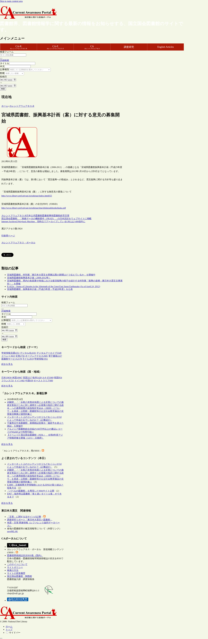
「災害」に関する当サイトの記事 (24, 516)
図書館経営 (59, 215)
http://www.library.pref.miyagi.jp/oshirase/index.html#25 (26, 196)
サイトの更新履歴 (16, 573)
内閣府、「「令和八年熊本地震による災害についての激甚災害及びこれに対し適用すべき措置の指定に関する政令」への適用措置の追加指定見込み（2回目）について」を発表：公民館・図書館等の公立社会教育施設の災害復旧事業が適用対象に (35, 408)
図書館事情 (47, 215)
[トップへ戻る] (1, 638)
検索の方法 (12, 570)
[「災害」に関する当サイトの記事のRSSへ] (44, 516)
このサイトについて (17, 564)
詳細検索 (4, 60)
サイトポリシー (15, 567)
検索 (3, 89)
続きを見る (7, 364)
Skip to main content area (11, 1)
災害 (67, 215)
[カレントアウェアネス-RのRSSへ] (43, 451)
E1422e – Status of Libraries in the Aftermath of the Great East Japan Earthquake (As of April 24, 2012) (53, 286)
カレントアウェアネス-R (13, 215)
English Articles (165, 46)
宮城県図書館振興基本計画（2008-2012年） (29, 277)
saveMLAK (12, 531)
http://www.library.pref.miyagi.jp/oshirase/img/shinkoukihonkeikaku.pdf (33, 208)
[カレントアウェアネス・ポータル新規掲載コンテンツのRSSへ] (17, 552)
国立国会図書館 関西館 (19, 576)
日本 (28, 215)
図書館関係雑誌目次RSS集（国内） (25, 555)
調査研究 (129, 47)
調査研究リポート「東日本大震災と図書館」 (29, 519)
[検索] (1, 58)
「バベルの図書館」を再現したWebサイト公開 (30, 491)
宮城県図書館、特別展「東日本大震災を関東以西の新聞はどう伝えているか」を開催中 (51, 275)
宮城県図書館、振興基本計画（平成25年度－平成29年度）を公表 (40, 289)
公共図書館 (36, 215)
